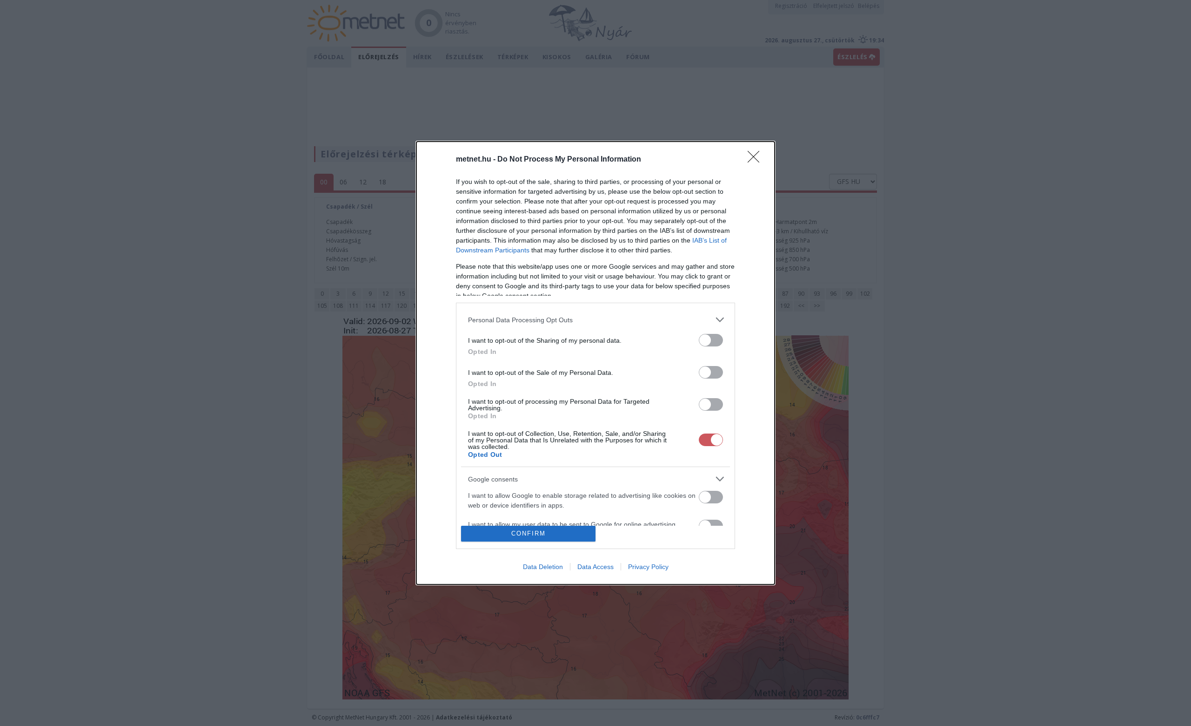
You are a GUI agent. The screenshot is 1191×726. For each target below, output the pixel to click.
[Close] (756, 160)
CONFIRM (528, 533)
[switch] (711, 340)
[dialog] (595, 363)
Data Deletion (543, 566)
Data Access (595, 566)
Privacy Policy (648, 566)
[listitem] (595, 320)
